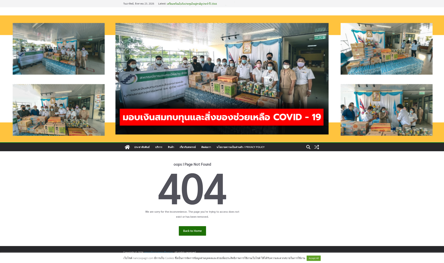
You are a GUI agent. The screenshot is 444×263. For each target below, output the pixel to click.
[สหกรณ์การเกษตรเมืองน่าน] (222, 18)
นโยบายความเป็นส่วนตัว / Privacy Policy (240, 147)
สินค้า (171, 147)
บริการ (158, 147)
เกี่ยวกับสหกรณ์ (188, 147)
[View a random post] (317, 147)
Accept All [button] (314, 258)
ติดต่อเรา (206, 147)
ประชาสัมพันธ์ (142, 147)
